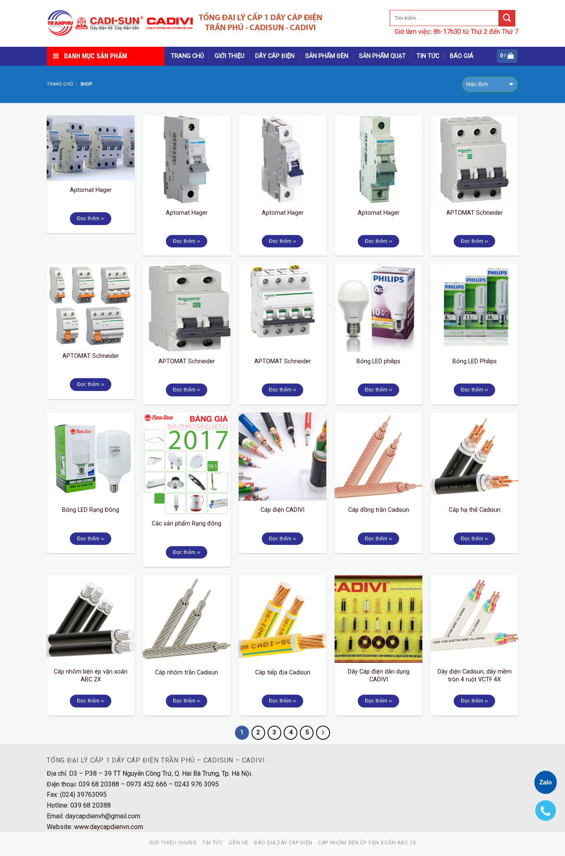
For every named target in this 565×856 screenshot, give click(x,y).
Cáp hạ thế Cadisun (474, 509)
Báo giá (462, 56)
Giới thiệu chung (173, 843)
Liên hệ (239, 843)
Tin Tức (428, 56)
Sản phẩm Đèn (326, 56)
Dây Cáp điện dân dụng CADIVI (378, 675)
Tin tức (212, 843)
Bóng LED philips (378, 361)
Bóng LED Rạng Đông (90, 509)
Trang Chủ (187, 56)
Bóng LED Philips (474, 361)
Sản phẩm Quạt (382, 56)
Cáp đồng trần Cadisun (378, 509)
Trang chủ (60, 84)
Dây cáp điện (274, 56)
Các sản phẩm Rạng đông (186, 523)
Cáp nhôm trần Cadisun (186, 672)
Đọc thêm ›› (91, 218)
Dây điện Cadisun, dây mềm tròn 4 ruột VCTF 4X (475, 675)
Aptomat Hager (91, 190)
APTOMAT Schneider (474, 212)
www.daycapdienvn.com (108, 827)
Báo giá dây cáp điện (283, 843)
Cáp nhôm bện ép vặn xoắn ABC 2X (90, 675)
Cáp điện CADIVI (282, 509)
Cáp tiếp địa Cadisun (282, 672)
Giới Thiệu (229, 56)
